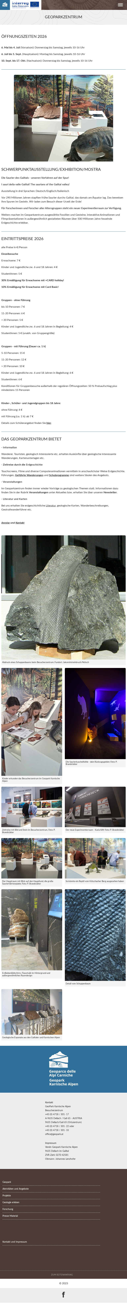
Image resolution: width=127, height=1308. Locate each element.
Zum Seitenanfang (62, 1275)
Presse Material (10, 1216)
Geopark (6, 1182)
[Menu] (120, 5)
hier (48, 423)
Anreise (5, 522)
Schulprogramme (59, 475)
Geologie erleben (10, 1202)
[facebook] (63, 1292)
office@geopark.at (54, 1134)
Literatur (51, 505)
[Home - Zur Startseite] (5, 5)
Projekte (6, 1195)
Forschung (7, 1209)
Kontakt (20, 522)
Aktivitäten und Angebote (15, 1189)
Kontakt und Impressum (14, 1242)
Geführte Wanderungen (29, 475)
